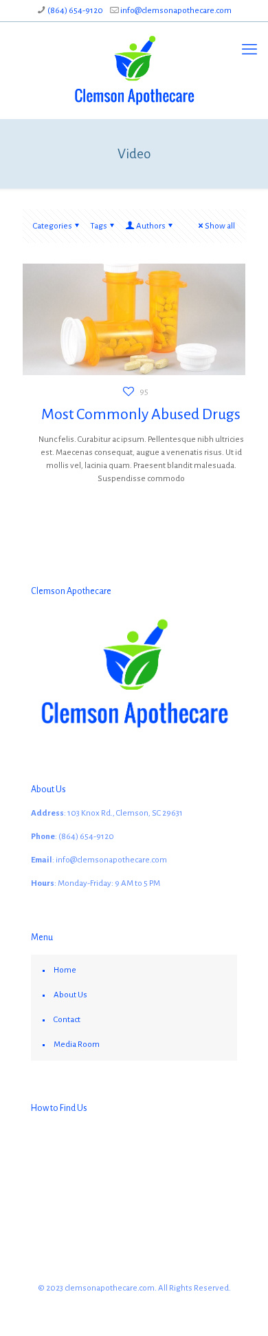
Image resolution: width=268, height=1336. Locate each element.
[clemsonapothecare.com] (134, 70)
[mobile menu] (249, 49)
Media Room (77, 1044)
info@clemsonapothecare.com (176, 10)
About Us (70, 994)
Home (65, 970)
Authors (151, 226)
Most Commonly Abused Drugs (141, 414)
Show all (220, 226)
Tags (98, 226)
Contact (67, 1019)
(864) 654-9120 (75, 10)
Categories (52, 226)
